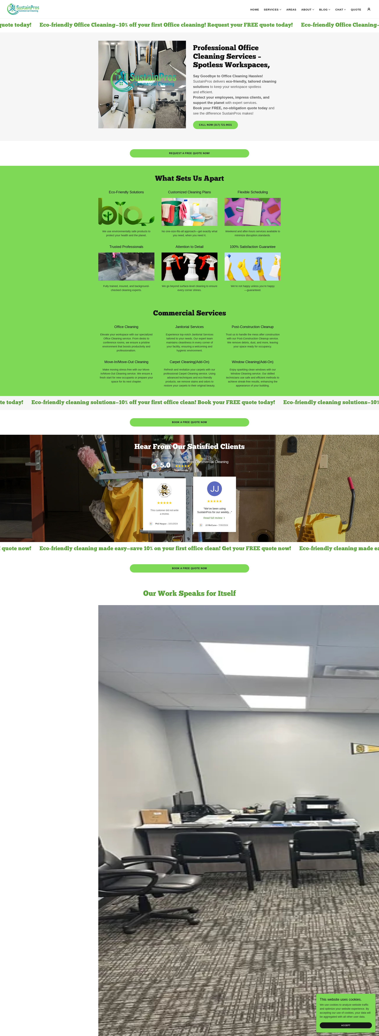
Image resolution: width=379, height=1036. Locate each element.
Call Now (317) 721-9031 (215, 125)
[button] (273, 9)
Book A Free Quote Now (189, 422)
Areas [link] (291, 9)
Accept (345, 1025)
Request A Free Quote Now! (189, 153)
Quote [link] (356, 9)
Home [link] (254, 9)
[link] (23, 9)
